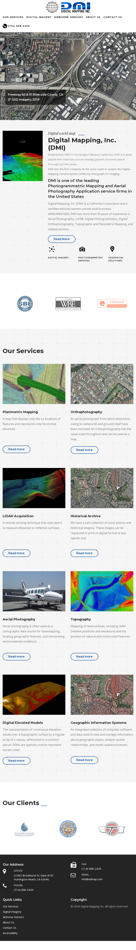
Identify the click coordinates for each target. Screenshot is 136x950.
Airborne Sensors (68, 17)
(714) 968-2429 (91, 868)
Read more (16, 449)
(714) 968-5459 (18, 26)
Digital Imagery (38, 17)
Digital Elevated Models (23, 723)
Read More (62, 239)
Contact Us (112, 17)
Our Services (13, 17)
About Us (93, 17)
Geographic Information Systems (98, 723)
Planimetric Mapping (20, 412)
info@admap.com (92, 879)
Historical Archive (86, 516)
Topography (81, 619)
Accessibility (10, 933)
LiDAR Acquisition (18, 516)
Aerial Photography (19, 619)
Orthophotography (86, 412)
